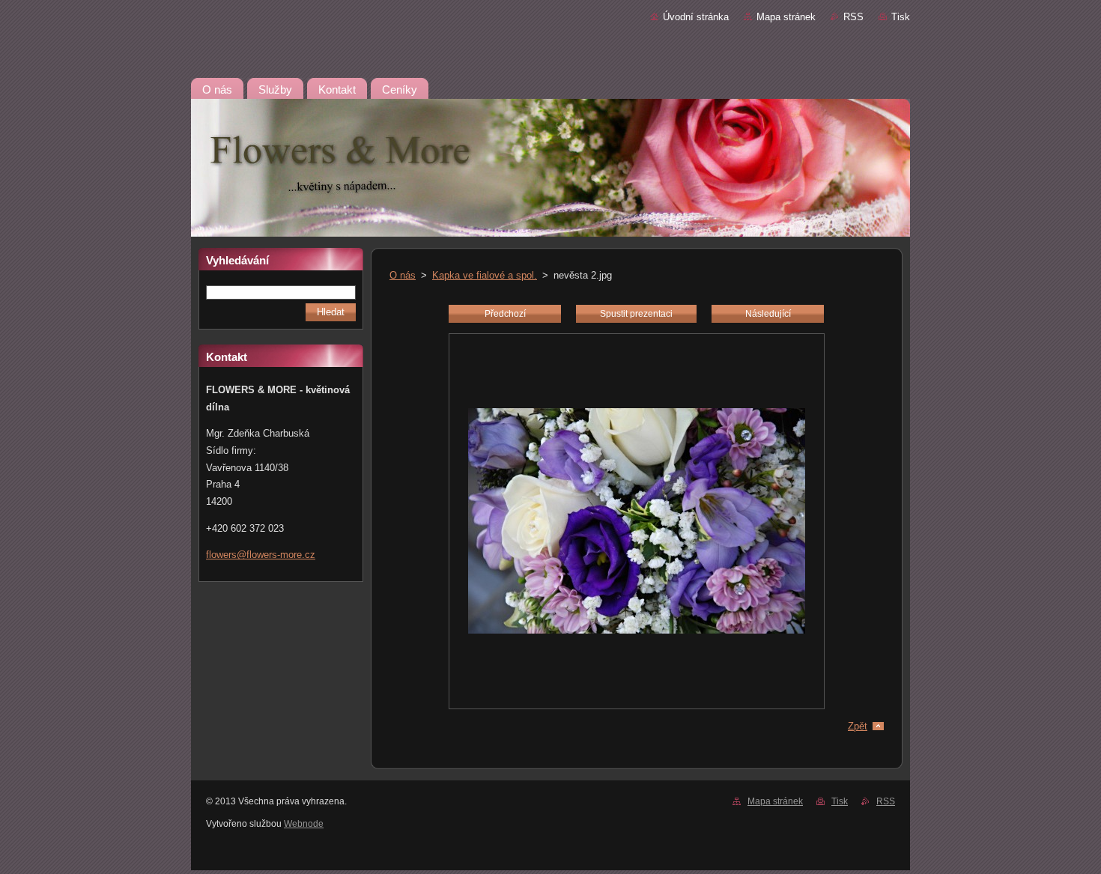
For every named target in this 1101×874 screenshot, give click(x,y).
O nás (402, 275)
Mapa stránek (786, 16)
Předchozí (505, 314)
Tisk (900, 16)
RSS (853, 16)
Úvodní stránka (696, 16)
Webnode (304, 824)
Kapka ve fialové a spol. (484, 275)
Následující (768, 314)
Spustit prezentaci (636, 314)
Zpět (857, 726)
